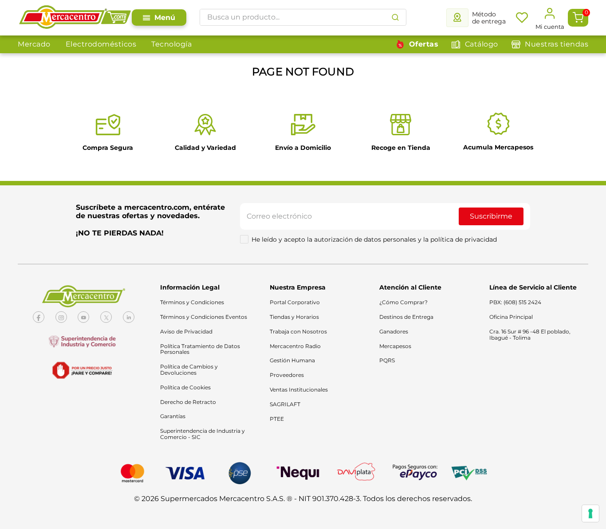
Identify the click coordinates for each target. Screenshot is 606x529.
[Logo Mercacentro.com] (75, 17)
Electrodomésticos (101, 44)
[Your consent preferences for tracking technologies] (590, 513)
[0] (578, 18)
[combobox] (303, 17)
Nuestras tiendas (556, 44)
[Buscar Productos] (395, 17)
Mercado (34, 44)
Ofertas (424, 44)
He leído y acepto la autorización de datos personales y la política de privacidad (374, 239)
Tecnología (171, 44)
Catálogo (481, 44)
